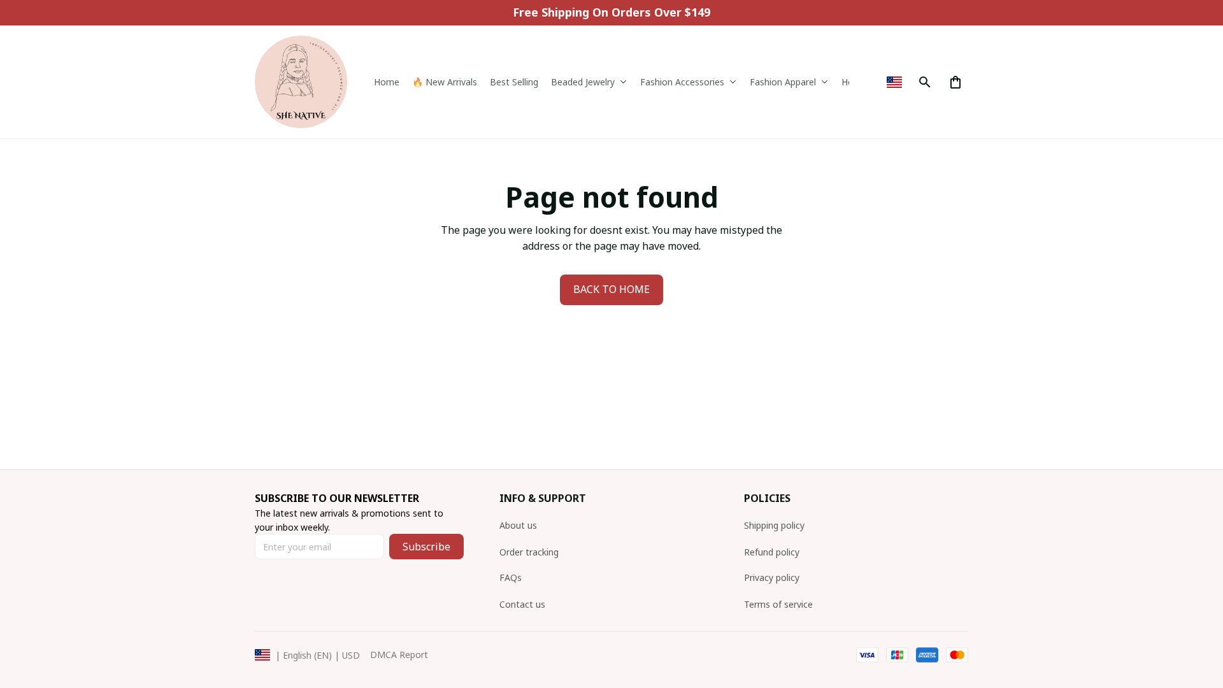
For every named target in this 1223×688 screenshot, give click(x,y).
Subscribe (426, 547)
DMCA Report (399, 655)
